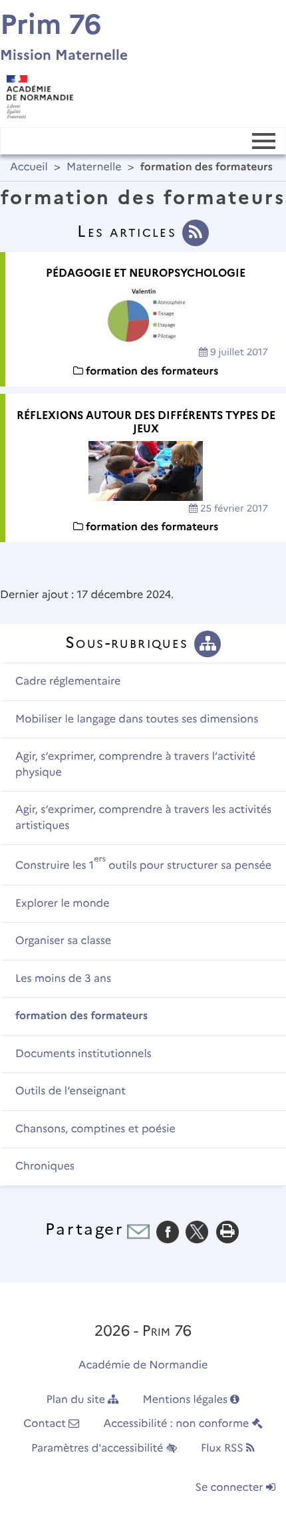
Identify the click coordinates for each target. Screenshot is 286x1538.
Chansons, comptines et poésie (95, 1129)
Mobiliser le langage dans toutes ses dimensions (136, 719)
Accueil (29, 167)
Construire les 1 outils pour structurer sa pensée (143, 865)
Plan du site (77, 1400)
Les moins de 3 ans (63, 979)
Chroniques (44, 1166)
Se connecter (231, 1487)
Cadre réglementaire (67, 681)
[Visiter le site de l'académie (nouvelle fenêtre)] (36, 93)
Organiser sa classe (63, 941)
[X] (197, 1231)
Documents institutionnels (83, 1054)
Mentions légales (187, 1400)
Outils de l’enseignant (70, 1091)
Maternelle (94, 167)
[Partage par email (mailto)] (138, 1231)
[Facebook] (167, 1231)
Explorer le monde (62, 903)
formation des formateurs (81, 1016)
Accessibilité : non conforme (178, 1424)
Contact (46, 1424)
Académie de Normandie (143, 1365)
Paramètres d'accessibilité (98, 1448)
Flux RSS (223, 1448)
